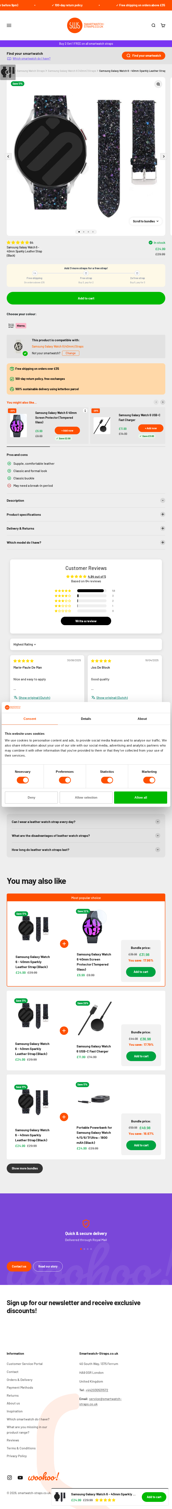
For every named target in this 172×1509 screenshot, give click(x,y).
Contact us (19, 1266)
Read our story (47, 1266)
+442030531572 (97, 1390)
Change (71, 353)
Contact (12, 1372)
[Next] (162, 402)
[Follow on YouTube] (20, 1477)
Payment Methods (20, 1387)
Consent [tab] (29, 718)
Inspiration (15, 1411)
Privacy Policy (17, 1456)
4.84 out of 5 (97, 576)
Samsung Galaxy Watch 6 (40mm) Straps (72, 70)
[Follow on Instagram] (9, 1477)
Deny (31, 797)
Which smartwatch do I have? (32, 58)
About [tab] (142, 718)
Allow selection (86, 797)
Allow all (140, 797)
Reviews (13, 1440)
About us (13, 1403)
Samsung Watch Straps (31, 70)
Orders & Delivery (20, 1380)
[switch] (65, 780)
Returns (13, 1395)
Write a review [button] (86, 621)
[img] (23, 661)
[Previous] (156, 402)
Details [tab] (86, 718)
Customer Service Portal (25, 1364)
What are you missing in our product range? (27, 1429)
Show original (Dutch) (34, 697)
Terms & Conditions (21, 1448)
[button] (18, 242)
